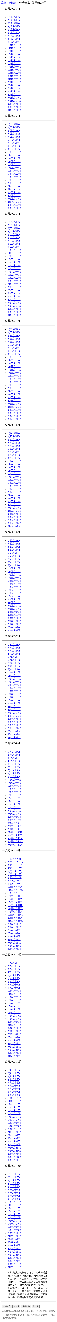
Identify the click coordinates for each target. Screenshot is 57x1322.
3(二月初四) (14, 228)
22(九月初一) (14, 1028)
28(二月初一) (14, 208)
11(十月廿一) (14, 1205)
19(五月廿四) (14, 596)
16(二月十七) (14, 268)
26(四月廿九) (14, 510)
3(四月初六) (14, 439)
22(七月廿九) (14, 817)
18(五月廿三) (14, 593)
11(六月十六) (14, 675)
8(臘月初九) (14, 38)
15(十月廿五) (14, 1217)
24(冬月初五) (14, 1245)
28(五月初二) (14, 517)
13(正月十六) (14, 161)
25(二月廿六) (14, 296)
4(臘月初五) (14, 26)
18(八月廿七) (14, 1015)
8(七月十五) (14, 773)
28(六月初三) (14, 624)
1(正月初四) (14, 124)
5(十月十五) (14, 1186)
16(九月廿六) (14, 1116)
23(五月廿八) (14, 608)
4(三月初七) (14, 338)
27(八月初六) (14, 939)
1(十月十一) (14, 1174)
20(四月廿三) (14, 492)
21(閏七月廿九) (15, 921)
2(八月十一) (14, 966)
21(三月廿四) (14, 391)
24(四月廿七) (14, 504)
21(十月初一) (14, 1132)
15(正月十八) (14, 167)
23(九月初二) (14, 1031)
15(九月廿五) (14, 1113)
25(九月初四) (14, 1037)
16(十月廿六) (14, 1220)
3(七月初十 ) (14, 758)
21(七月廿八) (14, 813)
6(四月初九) (14, 449)
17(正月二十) (14, 174)
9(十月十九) (14, 1199)
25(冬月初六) (14, 1248)
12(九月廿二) (14, 1104)
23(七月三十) (14, 820)
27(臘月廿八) (14, 97)
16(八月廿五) (14, 1009)
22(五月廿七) (14, 605)
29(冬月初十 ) (14, 1261)
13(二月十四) (14, 259)
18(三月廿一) (14, 382)
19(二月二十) (14, 278)
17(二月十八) (14, 271)
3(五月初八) (14, 546)
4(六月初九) (14, 654)
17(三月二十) (14, 379)
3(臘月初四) (14, 23)
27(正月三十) (14, 205)
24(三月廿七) (14, 400)
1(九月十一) (14, 1070)
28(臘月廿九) (14, 100)
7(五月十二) (14, 559)
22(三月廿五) (14, 394)
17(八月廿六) (14, 1012)
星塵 (3, 2)
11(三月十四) (14, 360)
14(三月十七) (14, 369)
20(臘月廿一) (14, 76)
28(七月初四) (14, 728)
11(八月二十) (14, 994)
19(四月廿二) (14, 489)
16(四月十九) (14, 479)
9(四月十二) (14, 458)
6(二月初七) (14, 237)
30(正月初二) (14, 107)
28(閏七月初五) (15, 835)
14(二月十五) (14, 262)
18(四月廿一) (14, 486)
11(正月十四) (14, 155)
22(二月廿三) (14, 287)
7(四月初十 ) (14, 452)
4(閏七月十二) (15, 868)
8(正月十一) (14, 146)
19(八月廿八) (14, 1018)
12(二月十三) (14, 256)
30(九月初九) (14, 1052)
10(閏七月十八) (15, 887)
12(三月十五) (14, 363)
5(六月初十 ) (14, 657)
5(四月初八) (14, 445)
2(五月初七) (14, 543)
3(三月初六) (14, 335)
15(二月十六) (14, 265)
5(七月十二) (14, 764)
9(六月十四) (14, 669)
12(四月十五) (14, 467)
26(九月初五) (14, 1040)
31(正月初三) (14, 110)
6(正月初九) (14, 139)
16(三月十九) (14, 375)
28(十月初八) (14, 1154)
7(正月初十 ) (14, 143)
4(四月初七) (14, 442)
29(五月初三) (14, 520)
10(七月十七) (14, 779)
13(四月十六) (14, 470)
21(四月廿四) (14, 495)
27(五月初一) (14, 514)
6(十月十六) (14, 1189)
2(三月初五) (14, 332)
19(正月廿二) (14, 180)
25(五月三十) (14, 615)
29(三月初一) (14, 309)
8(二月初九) (14, 243)
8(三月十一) (14, 351)
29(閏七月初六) (15, 838)
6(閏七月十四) (15, 874)
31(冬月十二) (14, 1267)
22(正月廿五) (14, 189)
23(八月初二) (14, 927)
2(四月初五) (14, 436)
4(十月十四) (14, 1183)
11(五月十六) (14, 571)
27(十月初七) (14, 1150)
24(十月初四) (14, 1141)
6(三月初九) (14, 345)
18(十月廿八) (14, 1227)
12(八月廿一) (14, 997)
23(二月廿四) (14, 290)
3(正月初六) (14, 130)
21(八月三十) (14, 1025)
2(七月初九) (14, 755)
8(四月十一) (14, 455)
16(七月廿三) (14, 798)
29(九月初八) (14, 1049)
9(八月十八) (14, 987)
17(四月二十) (14, 483)
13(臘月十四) (14, 54)
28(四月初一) (14, 413)
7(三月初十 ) (14, 348)
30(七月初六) (14, 734)
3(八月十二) (14, 969)
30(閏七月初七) (15, 841)
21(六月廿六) (14, 706)
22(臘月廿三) (14, 82)
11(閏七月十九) (15, 890)
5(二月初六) (14, 234)
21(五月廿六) (14, 602)
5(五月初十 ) (14, 553)
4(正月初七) (14, 133)
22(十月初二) (14, 1135)
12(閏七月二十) (15, 893)
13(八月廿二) (14, 1000)
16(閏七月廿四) (15, 905)
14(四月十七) (14, 473)
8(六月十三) (14, 666)
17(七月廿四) (14, 801)
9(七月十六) (14, 776)
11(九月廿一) (14, 1101)
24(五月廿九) (14, 611)
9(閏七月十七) (15, 883)
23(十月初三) (14, 1138)
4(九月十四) (14, 1079)
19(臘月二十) (14, 73)
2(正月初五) (14, 127)
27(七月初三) (14, 725)
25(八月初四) (14, 933)
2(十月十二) (14, 1177)
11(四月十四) (14, 464)
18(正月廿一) (14, 177)
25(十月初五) (14, 1144)
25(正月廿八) (14, 198)
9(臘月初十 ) (14, 42)
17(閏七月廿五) (15, 908)
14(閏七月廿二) (15, 899)
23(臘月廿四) (14, 85)
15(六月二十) (14, 688)
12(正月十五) (14, 158)
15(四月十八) (14, 476)
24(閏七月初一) (15, 823)
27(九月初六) (14, 1043)
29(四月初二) (14, 416)
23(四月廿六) (14, 501)
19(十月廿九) (14, 1230)
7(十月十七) (14, 1192)
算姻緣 (12, 2)
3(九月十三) (14, 1076)
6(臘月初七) (14, 32)
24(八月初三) (14, 930)
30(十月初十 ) (14, 1160)
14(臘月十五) (14, 57)
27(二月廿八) (14, 302)
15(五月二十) (14, 584)
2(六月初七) (14, 647)
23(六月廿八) (14, 712)
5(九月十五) (14, 1082)
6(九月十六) (14, 1085)
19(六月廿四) (14, 700)
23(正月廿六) (14, 192)
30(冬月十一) (14, 1264)
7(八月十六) (14, 981)
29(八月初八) (14, 945)
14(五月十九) (14, 581)
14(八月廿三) (14, 1003)
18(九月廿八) (14, 1123)
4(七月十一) (14, 761)
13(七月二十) (14, 789)
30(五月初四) (14, 523)
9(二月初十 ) (14, 247)
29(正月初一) (14, 104)
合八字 (35, 1306)
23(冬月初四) (14, 1242)
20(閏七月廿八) (15, 918)
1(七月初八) (14, 751)
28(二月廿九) (14, 305)
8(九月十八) (14, 1092)
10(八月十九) (14, 991)
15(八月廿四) (14, 1006)
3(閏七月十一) (15, 865)
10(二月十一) (14, 250)
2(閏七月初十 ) (15, 862)
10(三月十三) (14, 357)
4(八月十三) (14, 972)
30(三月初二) (14, 312)
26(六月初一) (14, 618)
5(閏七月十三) (15, 871)
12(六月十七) (14, 678)
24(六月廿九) (14, 715)
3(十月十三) (14, 1180)
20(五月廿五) (14, 599)
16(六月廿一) (14, 691)
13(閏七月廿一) (15, 896)
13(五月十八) (14, 577)
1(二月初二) (14, 222)
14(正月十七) (14, 164)
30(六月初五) (14, 630)
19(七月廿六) (14, 807)
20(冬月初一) (14, 1233)
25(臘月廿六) (14, 91)
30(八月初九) (14, 949)
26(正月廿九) (14, 201)
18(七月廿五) (14, 804)
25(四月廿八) (14, 507)
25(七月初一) (14, 719)
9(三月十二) (14, 354)
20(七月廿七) (14, 810)
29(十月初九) (14, 1157)
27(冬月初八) (14, 1254)
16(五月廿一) (14, 587)
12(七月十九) (14, 786)
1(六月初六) (14, 644)
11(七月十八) (14, 782)
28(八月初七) (14, 942)
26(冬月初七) (14, 1251)
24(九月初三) (14, 1034)
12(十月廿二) (14, 1208)
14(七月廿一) (14, 792)
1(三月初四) (14, 329)
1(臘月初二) (14, 17)
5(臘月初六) (14, 29)
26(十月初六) (14, 1147)
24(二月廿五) (14, 293)
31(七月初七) (14, 737)
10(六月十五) (14, 672)
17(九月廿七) (14, 1119)
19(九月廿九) (14, 1126)
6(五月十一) (14, 556)
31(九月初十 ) (14, 1056)
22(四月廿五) (14, 498)
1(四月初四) (14, 433)
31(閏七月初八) (15, 844)
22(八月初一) (14, 924)
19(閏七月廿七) (15, 914)
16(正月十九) (14, 170)
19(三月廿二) (14, 385)
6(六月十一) (14, 660)
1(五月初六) (14, 540)
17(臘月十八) (14, 66)
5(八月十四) (14, 975)
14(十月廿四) (14, 1214)
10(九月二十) (14, 1098)
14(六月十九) (14, 684)
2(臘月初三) (14, 20)
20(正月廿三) (14, 183)
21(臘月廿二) (14, 79)
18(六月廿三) (14, 697)
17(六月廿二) (14, 694)
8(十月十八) (14, 1196)
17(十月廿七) (14, 1223)
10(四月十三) (14, 461)
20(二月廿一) (14, 281)
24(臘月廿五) (14, 88)
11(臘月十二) (14, 48)
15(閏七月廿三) (15, 902)
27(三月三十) (14, 410)
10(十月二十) (14, 1202)
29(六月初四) (14, 627)
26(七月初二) (14, 722)
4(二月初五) (14, 231)
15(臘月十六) (14, 60)
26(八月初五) (14, 936)
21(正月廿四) (14, 186)
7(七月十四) (14, 770)
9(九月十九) (14, 1095)
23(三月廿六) (14, 397)
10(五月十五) (14, 568)
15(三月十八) (14, 372)
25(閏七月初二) (15, 826)
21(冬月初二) (14, 1236)
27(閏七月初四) (15, 832)
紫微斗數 (26, 1306)
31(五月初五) (14, 526)
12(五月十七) (14, 574)
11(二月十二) (14, 253)
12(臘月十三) (14, 51)
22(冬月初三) (14, 1239)
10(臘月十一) (14, 45)
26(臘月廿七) (14, 94)
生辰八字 (7, 1306)
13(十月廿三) (14, 1211)
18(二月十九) (14, 274)
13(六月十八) (14, 681)
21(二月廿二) (14, 284)
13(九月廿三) (14, 1107)
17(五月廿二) (14, 590)
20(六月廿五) (14, 703)
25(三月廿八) (14, 403)
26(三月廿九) (14, 406)
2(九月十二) (14, 1073)
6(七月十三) (14, 767)
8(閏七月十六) (15, 880)
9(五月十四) (14, 565)
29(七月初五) (14, 731)
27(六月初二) (14, 621)
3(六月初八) (14, 650)
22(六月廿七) (14, 709)
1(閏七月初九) (15, 859)
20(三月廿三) (14, 388)
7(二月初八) (14, 240)
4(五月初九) (14, 550)
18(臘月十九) (14, 69)
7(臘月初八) (14, 35)
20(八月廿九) (14, 1022)
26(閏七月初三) (15, 829)
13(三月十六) (14, 366)
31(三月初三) (14, 315)
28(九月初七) (14, 1046)
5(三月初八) (14, 341)
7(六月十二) (14, 663)
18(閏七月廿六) (15, 911)
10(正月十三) (14, 152)
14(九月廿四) (14, 1110)
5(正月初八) (14, 136)
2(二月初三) (14, 225)
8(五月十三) (14, 562)
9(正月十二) (14, 149)
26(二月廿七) (14, 299)
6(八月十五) (14, 978)
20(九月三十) (14, 1129)
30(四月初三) (14, 419)
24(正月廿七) (14, 195)
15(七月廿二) (14, 795)
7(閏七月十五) (15, 877)
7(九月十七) (14, 1088)
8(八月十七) (14, 984)
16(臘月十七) (14, 63)
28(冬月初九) (14, 1258)
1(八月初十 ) (14, 963)
